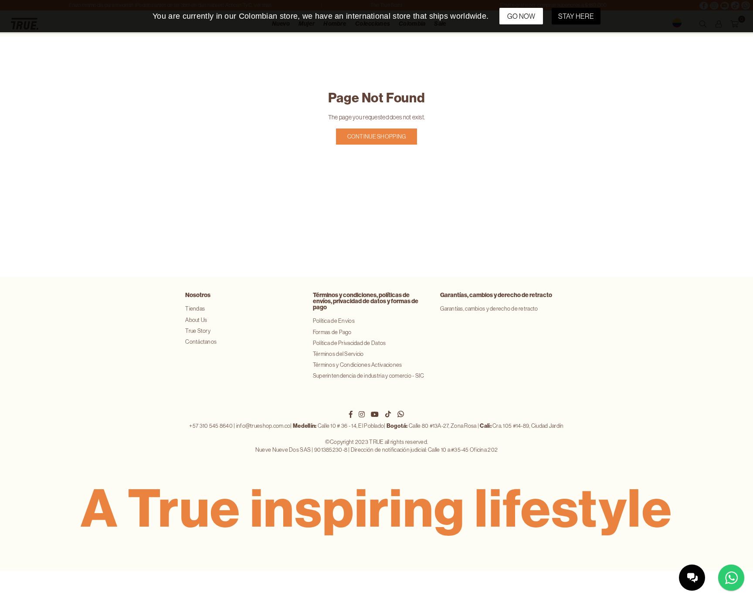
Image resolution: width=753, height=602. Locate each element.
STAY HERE (576, 16)
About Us (196, 320)
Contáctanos (201, 341)
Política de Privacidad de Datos (349, 343)
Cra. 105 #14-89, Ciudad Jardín (521, 426)
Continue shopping (376, 136)
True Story (197, 331)
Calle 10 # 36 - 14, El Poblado (338, 426)
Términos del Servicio (338, 354)
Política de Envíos (334, 321)
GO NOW (521, 16)
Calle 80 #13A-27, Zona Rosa (432, 426)
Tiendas (195, 308)
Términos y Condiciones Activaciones (357, 365)
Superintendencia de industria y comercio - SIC (368, 375)
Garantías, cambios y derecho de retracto (489, 308)
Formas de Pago (332, 332)
